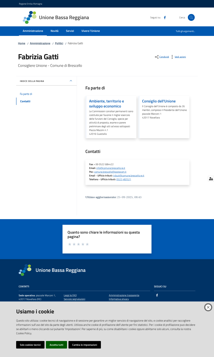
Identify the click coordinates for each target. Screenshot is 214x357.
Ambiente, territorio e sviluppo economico (106, 104)
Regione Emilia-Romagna (30, 3)
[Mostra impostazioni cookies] (211, 178)
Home (21, 43)
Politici (59, 43)
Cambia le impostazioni (84, 345)
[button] (191, 17)
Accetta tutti (56, 345)
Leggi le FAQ (70, 295)
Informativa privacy (119, 299)
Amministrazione (40, 43)
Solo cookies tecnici (30, 345)
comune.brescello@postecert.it (110, 172)
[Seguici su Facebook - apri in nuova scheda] (163, 17)
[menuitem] (33, 31)
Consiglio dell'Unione (159, 101)
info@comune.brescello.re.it (110, 168)
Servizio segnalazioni (74, 299)
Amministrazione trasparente (124, 295)
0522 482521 (123, 179)
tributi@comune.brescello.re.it (128, 175)
